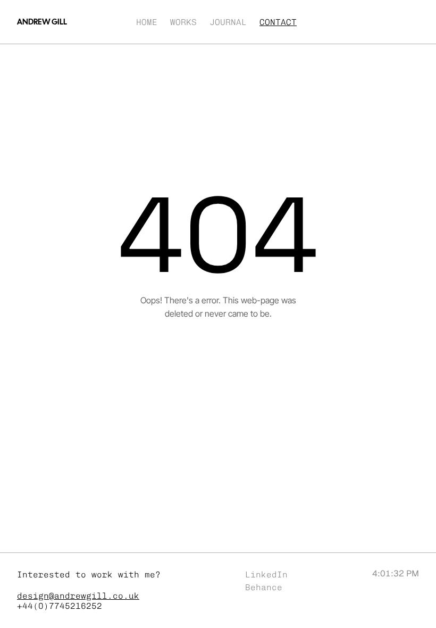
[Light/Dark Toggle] (392, 22)
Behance (263, 587)
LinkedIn (266, 574)
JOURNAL (228, 22)
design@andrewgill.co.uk (78, 596)
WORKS (183, 22)
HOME (146, 22)
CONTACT (278, 22)
